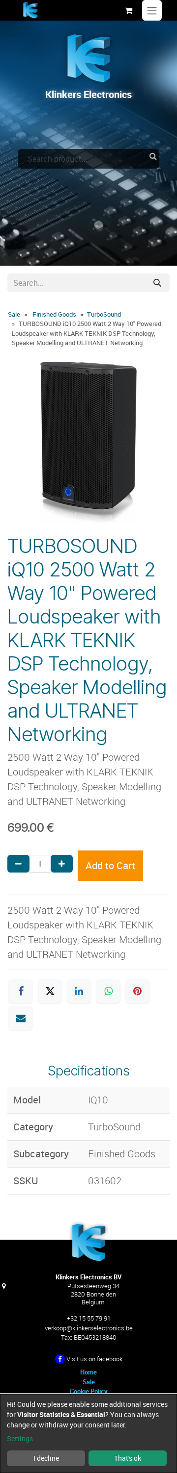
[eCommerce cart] (128, 10)
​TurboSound (104, 314)
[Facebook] (20, 991)
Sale (14, 314)
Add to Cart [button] (110, 865)
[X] (50, 991)
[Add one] (62, 864)
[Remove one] (18, 864)
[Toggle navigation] (152, 10)
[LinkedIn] (79, 991)
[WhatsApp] (108, 991)
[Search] (157, 283)
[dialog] (88, 1433)
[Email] (20, 1018)
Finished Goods (54, 314)
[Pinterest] (137, 991)
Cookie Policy (89, 1391)
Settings (20, 1438)
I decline (46, 1458)
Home (88, 1372)
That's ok (127, 1458)
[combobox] (88, 159)
